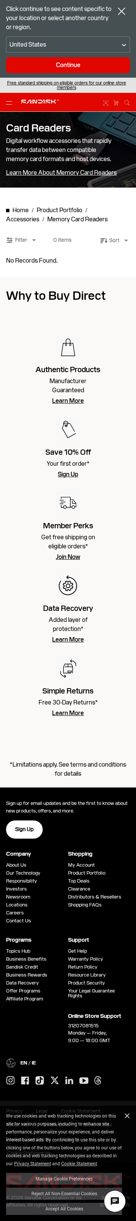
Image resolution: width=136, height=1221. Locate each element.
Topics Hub (18, 951)
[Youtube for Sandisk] (83, 1081)
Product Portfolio (86, 873)
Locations (17, 905)
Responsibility (21, 881)
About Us (16, 865)
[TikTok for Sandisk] (39, 1081)
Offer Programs (23, 991)
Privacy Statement (32, 1163)
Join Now (68, 557)
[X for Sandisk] (54, 1081)
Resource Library (87, 975)
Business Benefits (26, 959)
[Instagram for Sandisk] (10, 1081)
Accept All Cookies (64, 1208)
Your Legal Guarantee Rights (91, 993)
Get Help (77, 951)
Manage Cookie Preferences (64, 1179)
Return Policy (82, 967)
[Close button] (121, 12)
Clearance (79, 889)
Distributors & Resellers (94, 897)
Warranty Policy (85, 959)
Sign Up (68, 474)
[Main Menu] (10, 102)
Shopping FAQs (85, 905)
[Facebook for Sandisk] (25, 1081)
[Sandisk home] (40, 101)
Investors (16, 889)
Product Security (86, 983)
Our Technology (23, 873)
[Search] (127, 102)
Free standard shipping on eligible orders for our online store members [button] (66, 85)
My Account (81, 865)
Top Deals (79, 881)
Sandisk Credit (22, 967)
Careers (15, 912)
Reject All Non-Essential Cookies (64, 1193)
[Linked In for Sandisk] (69, 1081)
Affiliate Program (24, 999)
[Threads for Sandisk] (97, 1080)
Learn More (68, 401)
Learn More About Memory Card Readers (61, 173)
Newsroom (18, 897)
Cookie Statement (79, 1163)
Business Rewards (26, 975)
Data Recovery (22, 983)
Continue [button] (68, 65)
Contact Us (18, 920)
